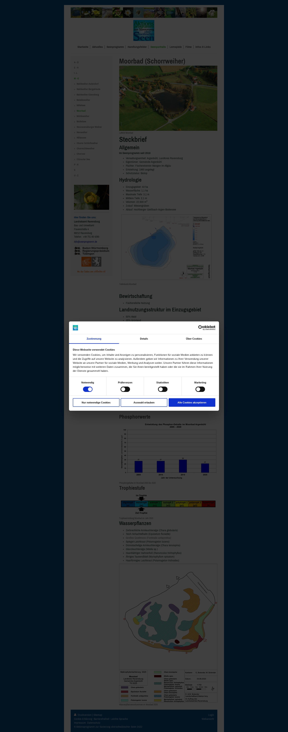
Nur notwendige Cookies (96, 402)
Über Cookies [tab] (194, 338)
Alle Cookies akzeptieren (192, 402)
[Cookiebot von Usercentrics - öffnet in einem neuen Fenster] (200, 327)
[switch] (125, 389)
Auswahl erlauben (144, 402)
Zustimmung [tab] (94, 338)
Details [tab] (144, 338)
